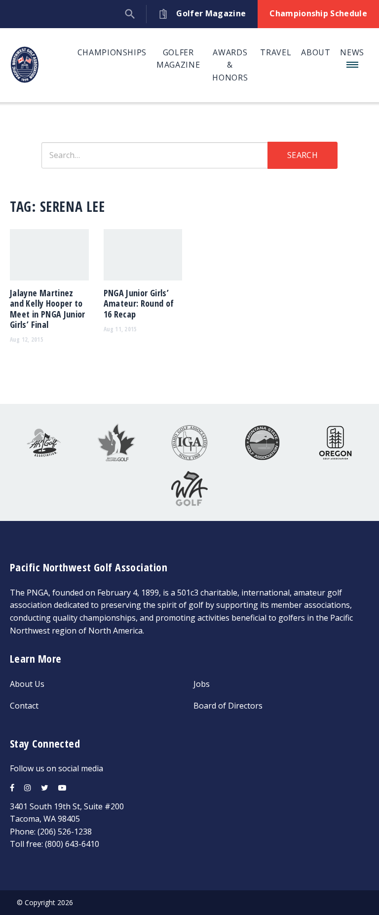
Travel (275, 52)
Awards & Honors (230, 65)
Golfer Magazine (178, 59)
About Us (27, 683)
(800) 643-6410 (72, 843)
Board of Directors (228, 705)
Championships (112, 52)
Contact (24, 705)
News (352, 52)
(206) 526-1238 (65, 831)
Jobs (201, 683)
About (315, 52)
